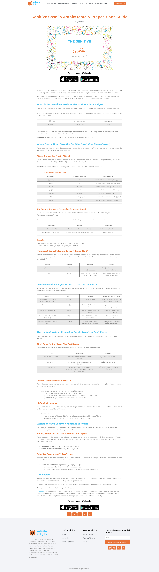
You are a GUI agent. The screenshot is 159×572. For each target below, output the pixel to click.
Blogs (91, 3)
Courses (74, 3)
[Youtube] (123, 548)
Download (41, 491)
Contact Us (83, 3)
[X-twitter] (119, 548)
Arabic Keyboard (101, 3)
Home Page (51, 3)
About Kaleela (63, 3)
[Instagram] (114, 548)
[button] (69, 514)
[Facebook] (110, 548)
